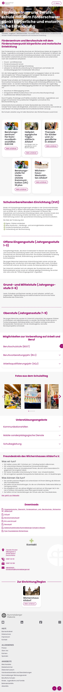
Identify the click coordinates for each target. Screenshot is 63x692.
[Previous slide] (3, 396)
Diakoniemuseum (8, 670)
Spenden (5, 656)
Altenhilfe (5, 686)
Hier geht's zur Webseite (10, 495)
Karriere (4, 653)
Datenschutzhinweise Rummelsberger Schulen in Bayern (24, 528)
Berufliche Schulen (8, 678)
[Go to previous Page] (54, 688)
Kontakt (4, 640)
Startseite (5, 33)
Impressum (6, 637)
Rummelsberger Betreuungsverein (14, 675)
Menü (57, 3)
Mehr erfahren (11, 148)
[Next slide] (60, 396)
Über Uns (5, 651)
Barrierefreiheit (7, 631)
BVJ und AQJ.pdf (10, 521)
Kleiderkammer (7, 667)
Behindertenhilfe (22, 33)
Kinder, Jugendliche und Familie (13, 681)
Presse (4, 648)
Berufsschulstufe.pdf (11, 518)
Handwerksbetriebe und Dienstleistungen (17, 672)
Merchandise (6, 664)
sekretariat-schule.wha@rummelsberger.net (18, 568)
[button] (12, 408)
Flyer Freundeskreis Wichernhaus (16, 531)
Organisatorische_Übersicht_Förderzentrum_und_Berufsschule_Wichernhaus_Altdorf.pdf (31, 510)
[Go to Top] (59, 688)
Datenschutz (6, 634)
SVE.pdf (7, 514)
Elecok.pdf (8, 524)
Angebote (12, 33)
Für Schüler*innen (33, 33)
